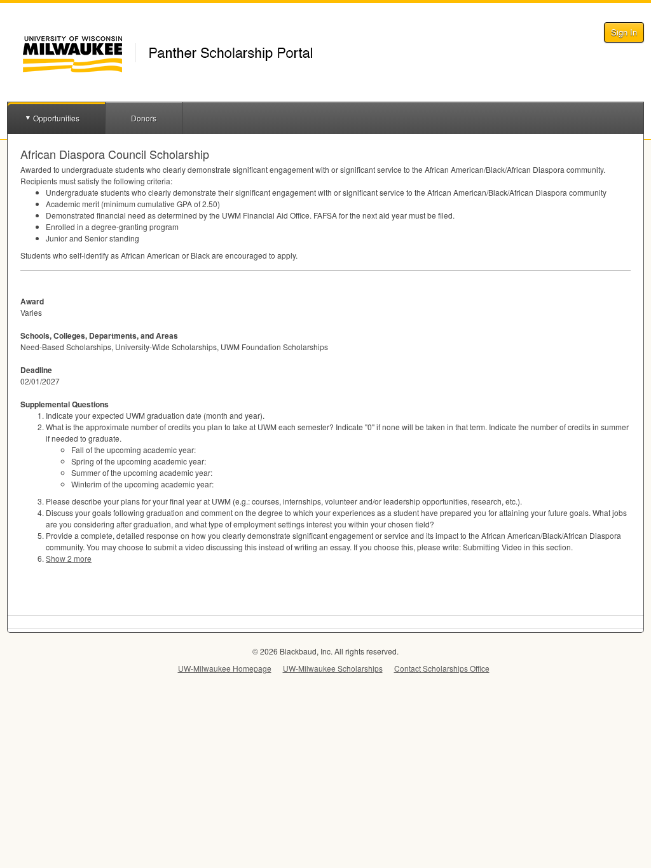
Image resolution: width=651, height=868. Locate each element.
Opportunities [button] (56, 117)
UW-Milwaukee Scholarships (333, 668)
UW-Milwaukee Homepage (224, 668)
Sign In (624, 32)
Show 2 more (69, 558)
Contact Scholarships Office (442, 668)
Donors (143, 117)
